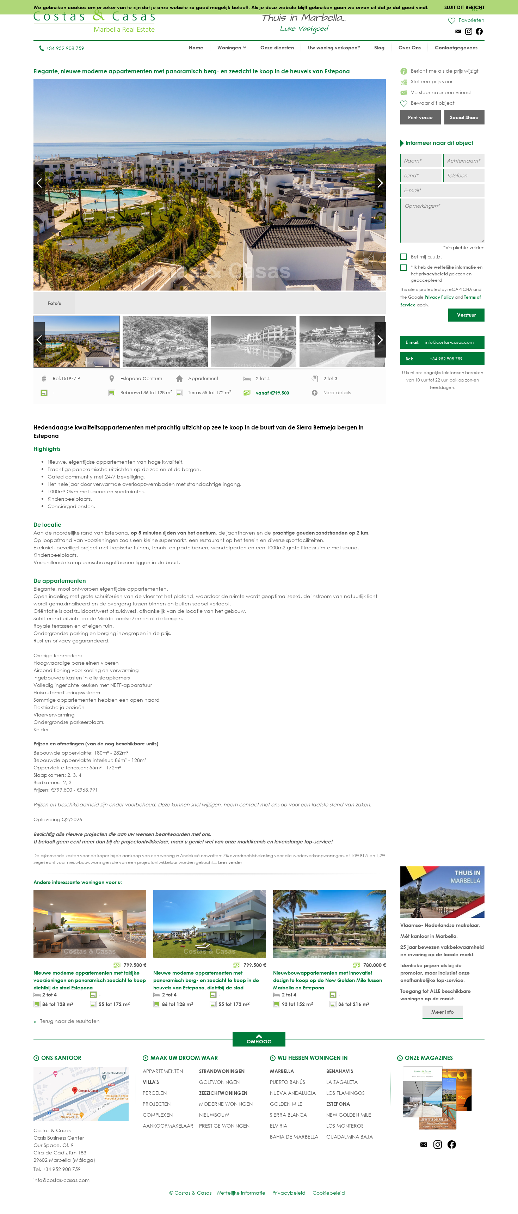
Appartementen (163, 1071)
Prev (39, 183)
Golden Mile (286, 1103)
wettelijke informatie (455, 267)
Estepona (338, 1104)
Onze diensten (277, 47)
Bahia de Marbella (294, 1136)
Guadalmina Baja (349, 1136)
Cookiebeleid (329, 1192)
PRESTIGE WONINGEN (224, 1125)
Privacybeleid (289, 1192)
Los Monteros (345, 1125)
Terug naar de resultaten (69, 1021)
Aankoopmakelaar (168, 1125)
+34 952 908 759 (65, 48)
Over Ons (410, 47)
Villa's (151, 1082)
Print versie (420, 117)
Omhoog (259, 1041)
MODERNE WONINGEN (226, 1103)
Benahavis (339, 1071)
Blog (379, 47)
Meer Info (442, 1012)
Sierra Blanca (288, 1114)
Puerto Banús (287, 1082)
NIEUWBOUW (214, 1114)
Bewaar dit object (433, 102)
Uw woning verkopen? (334, 47)
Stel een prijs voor (431, 81)
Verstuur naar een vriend (441, 92)
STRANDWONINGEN (222, 1071)
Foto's (54, 303)
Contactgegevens (456, 47)
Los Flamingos (345, 1093)
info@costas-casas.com (61, 1180)
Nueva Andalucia (293, 1093)
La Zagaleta (342, 1082)
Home (196, 47)
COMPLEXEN (158, 1114)
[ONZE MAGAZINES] (437, 1099)
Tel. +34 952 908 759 (57, 1169)
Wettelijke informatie (240, 1192)
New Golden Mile (348, 1114)
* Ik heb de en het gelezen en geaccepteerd (446, 273)
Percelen (155, 1093)
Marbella (282, 1071)
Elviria (278, 1125)
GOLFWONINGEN (219, 1082)
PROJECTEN (157, 1103)
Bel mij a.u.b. (426, 256)
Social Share (464, 117)
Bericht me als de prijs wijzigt (445, 70)
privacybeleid (433, 273)
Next (380, 183)
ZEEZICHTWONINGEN (223, 1093)
